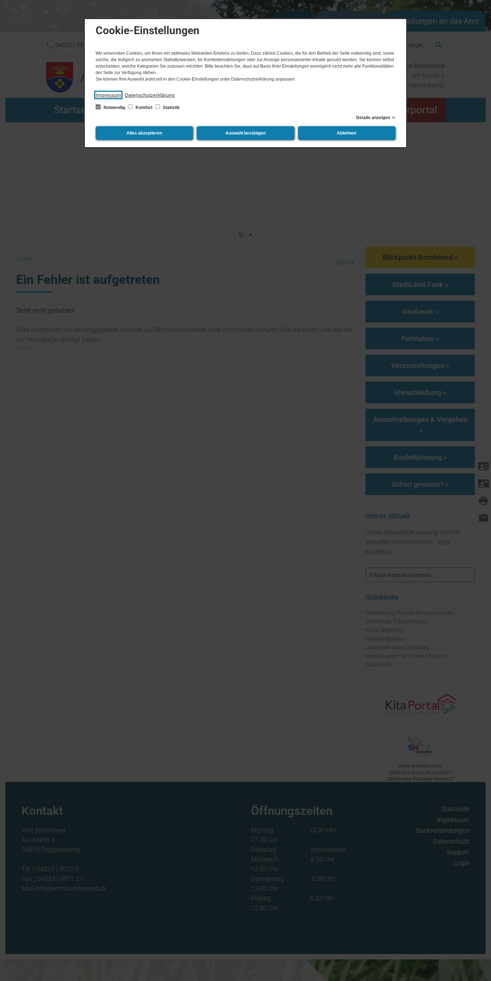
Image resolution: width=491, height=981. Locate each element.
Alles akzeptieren (144, 133)
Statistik (171, 107)
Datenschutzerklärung (150, 95)
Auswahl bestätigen (245, 133)
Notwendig (114, 107)
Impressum (108, 95)
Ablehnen (346, 133)
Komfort (143, 107)
